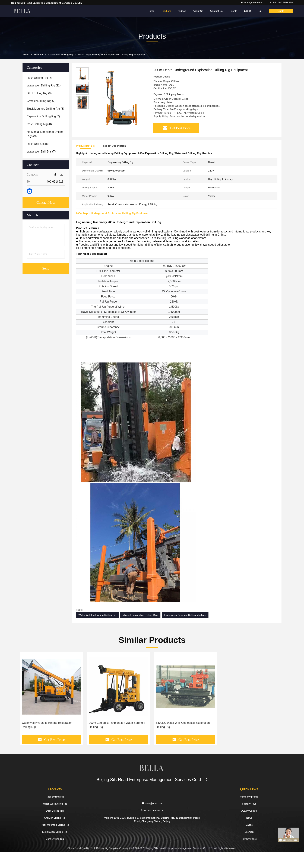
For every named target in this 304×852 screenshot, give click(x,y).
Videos (182, 10)
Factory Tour (249, 803)
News (249, 817)
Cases (249, 824)
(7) (39, 77)
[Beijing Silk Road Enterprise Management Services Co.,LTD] (22, 11)
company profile (249, 796)
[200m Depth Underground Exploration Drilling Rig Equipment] (119, 97)
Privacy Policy (249, 838)
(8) (45, 108)
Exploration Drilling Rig (60, 54)
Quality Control (249, 810)
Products (166, 10)
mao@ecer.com (253, 2)
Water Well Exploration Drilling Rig (97, 615)
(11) (44, 85)
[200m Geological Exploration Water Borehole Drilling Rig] (118, 686)
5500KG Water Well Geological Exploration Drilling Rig (183, 724)
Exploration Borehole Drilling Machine (185, 615)
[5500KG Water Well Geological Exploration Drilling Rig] (185, 686)
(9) (39, 93)
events (233, 10)
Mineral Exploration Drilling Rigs (140, 615)
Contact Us (216, 10)
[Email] (29, 191)
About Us (198, 10)
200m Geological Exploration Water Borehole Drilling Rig (117, 724)
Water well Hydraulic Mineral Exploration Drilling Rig (47, 724)
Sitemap (249, 831)
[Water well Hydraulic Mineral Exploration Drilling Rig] (51, 686)
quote (280, 10)
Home (151, 10)
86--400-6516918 (283, 2)
